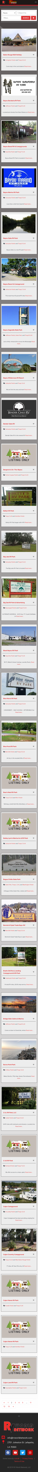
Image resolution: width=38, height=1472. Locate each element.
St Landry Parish (10, 1211)
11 (30, 1403)
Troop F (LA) (21, 152)
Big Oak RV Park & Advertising (14, 602)
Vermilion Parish (19, 516)
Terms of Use (19, 1461)
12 (4, 1406)
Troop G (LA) (21, 752)
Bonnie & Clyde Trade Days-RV (14, 925)
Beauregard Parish (10, 608)
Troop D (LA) (22, 197)
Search (26, 18)
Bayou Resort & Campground (13, 284)
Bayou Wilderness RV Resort (13, 378)
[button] (36, 2)
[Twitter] (22, 1452)
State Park (19, 335)
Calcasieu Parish (10, 197)
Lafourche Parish (10, 289)
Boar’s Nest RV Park (10, 792)
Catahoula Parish (10, 978)
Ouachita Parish (10, 152)
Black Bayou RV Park (10, 650)
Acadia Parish (9, 1305)
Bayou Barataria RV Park (12, 100)
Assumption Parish (10, 1388)
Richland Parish (9, 1166)
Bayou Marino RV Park (11, 192)
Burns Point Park (9, 1064)
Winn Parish (18, 797)
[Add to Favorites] (34, 55)
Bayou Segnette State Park (12, 330)
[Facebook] (8, 1452)
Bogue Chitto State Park (11, 879)
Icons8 (16, 1459)
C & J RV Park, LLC (9, 1112)
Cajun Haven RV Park (10, 1300)
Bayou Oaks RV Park (10, 238)
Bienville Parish (9, 752)
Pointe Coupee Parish (11, 475)
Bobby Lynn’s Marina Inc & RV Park (15, 838)
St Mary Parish (9, 1070)
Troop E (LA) (9, 797)
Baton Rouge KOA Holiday (12, 55)
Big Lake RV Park (9, 557)
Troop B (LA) (21, 106)
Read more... (28, 66)
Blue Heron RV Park (10, 698)
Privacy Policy (27, 1459)
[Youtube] (15, 1452)
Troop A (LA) (22, 60)
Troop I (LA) (21, 383)
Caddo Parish (9, 1118)
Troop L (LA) (15, 884)
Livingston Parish (10, 60)
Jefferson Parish (10, 106)
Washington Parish (28, 884)
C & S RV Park (8, 1160)
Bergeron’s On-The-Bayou (12, 470)
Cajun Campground (10, 1206)
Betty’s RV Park (8, 511)
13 (9, 1406)
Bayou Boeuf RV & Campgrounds (15, 146)
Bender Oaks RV (9, 424)
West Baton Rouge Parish (23, 1260)
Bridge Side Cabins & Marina (13, 1019)
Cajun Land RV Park (10, 1382)
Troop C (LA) (22, 289)
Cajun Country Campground (13, 1254)
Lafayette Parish (10, 383)
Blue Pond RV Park (9, 746)
